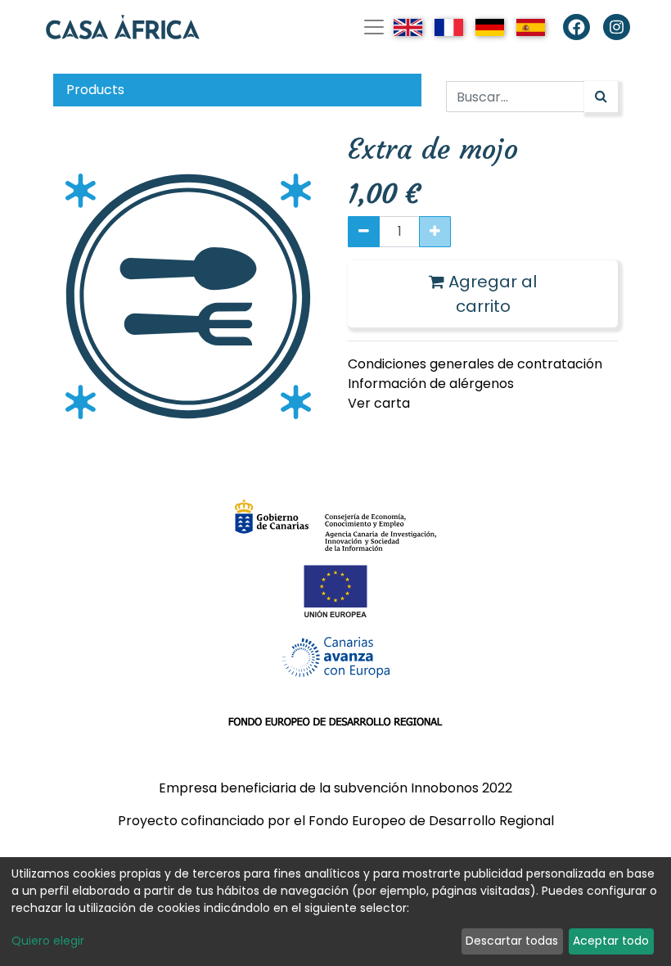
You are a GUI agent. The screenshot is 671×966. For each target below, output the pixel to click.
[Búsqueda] (601, 96)
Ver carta (379, 403)
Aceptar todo (611, 940)
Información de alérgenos (431, 383)
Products (95, 89)
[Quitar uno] (364, 231)
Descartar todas (512, 940)
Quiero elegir (47, 940)
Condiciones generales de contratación (475, 363)
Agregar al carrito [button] (490, 294)
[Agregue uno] (435, 231)
